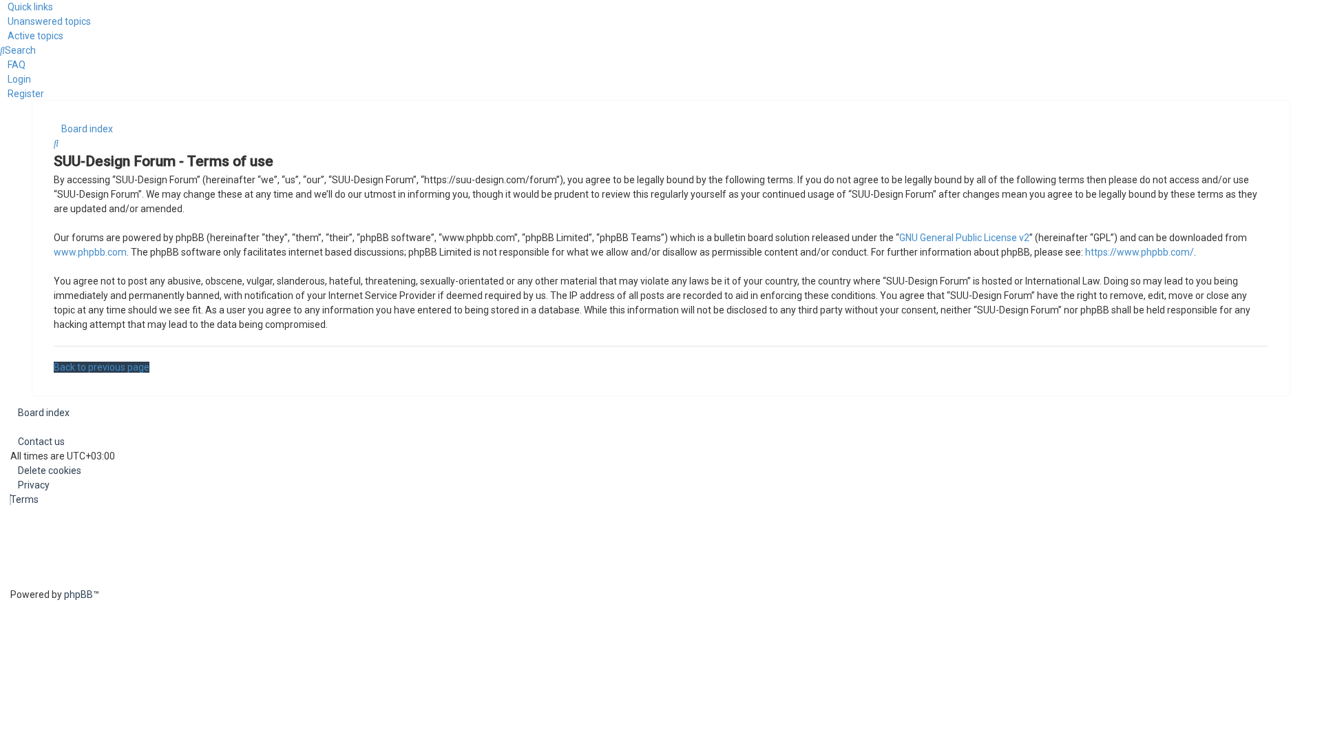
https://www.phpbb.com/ (1139, 252)
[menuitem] (45, 21)
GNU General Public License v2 (964, 237)
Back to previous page (101, 367)
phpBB (78, 594)
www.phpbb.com (90, 252)
